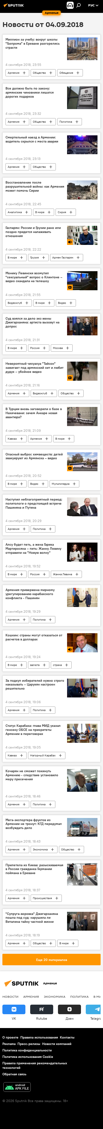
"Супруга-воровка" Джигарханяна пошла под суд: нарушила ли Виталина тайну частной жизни (32, 918)
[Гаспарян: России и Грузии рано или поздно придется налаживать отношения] (82, 235)
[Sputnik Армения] (14, 7)
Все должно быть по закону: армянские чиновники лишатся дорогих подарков (30, 92)
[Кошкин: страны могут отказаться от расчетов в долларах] (82, 642)
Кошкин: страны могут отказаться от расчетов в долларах (34, 637)
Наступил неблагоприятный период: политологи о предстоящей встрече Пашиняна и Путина (34, 503)
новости (10, 996)
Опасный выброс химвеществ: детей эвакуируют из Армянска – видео (34, 456)
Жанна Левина (62, 574)
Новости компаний (56, 1044)
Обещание (66, 72)
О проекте (10, 1037)
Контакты (67, 1037)
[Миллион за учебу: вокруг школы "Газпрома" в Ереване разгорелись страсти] (82, 48)
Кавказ (12, 438)
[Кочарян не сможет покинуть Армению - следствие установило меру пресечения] (82, 780)
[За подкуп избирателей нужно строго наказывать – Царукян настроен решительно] (82, 688)
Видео (62, 303)
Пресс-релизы (28, 1044)
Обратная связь (14, 1074)
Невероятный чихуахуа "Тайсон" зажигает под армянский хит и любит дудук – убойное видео (34, 368)
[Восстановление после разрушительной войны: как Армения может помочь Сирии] (82, 190)
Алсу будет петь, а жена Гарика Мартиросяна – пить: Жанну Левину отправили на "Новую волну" (33, 549)
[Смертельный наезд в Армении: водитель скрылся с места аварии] (82, 144)
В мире (39, 212)
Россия (35, 348)
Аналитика (15, 212)
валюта (35, 665)
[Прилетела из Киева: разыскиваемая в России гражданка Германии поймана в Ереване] (82, 874)
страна (57, 665)
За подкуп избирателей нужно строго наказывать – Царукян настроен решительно (35, 685)
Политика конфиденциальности (27, 1050)
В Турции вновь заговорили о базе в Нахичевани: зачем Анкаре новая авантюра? (34, 413)
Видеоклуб (15, 303)
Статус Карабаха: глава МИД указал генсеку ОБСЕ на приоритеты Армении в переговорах (33, 730)
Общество (39, 72)
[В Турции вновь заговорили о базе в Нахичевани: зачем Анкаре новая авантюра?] (82, 416)
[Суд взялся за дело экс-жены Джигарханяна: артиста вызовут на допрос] (82, 326)
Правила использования (39, 1037)
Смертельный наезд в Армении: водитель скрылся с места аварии (32, 139)
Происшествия (42, 898)
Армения (13, 72)
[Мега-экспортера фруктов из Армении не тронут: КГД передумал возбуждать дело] (82, 827)
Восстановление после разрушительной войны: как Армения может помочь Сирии (35, 186)
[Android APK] (17, 1087)
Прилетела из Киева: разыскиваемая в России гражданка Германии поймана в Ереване (34, 869)
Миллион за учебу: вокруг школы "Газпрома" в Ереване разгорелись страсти (33, 43)
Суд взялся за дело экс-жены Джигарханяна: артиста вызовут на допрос (32, 323)
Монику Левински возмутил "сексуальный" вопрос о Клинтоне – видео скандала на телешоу (34, 277)
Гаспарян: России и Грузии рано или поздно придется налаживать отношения (33, 232)
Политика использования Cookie (27, 1057)
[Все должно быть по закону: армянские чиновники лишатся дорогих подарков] (82, 97)
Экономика (40, 849)
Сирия (62, 212)
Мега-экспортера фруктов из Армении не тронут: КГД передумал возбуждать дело (34, 824)
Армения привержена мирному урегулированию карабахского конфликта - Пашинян (30, 594)
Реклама (9, 1044)
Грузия (34, 257)
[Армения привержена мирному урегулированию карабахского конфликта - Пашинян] (82, 597)
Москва (58, 348)
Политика (65, 121)
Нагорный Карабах (43, 755)
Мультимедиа (60, 483)
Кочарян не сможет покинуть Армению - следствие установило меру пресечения (32, 775)
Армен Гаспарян (62, 257)
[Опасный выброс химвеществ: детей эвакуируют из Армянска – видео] (82, 461)
